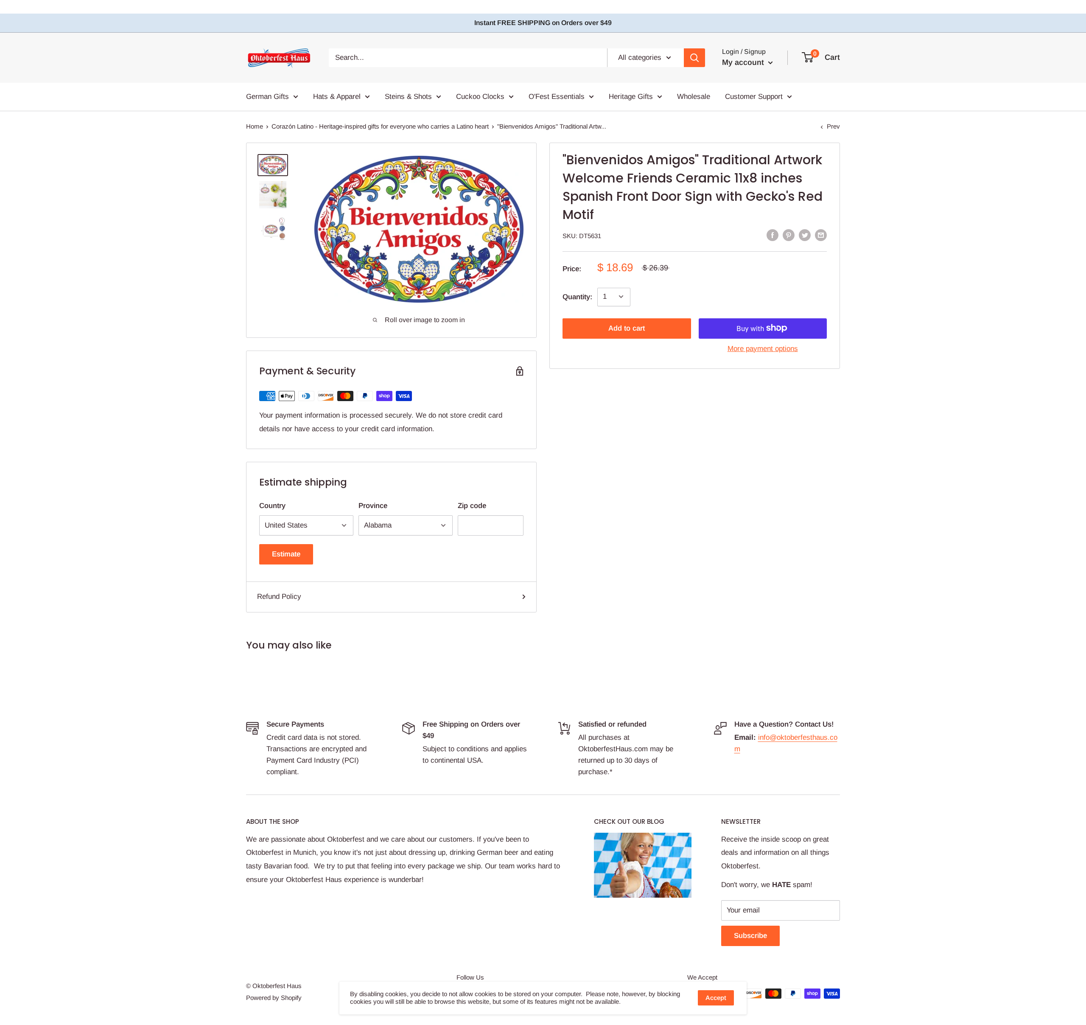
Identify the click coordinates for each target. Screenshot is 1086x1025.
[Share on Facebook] (772, 235)
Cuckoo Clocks (480, 97)
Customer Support (754, 97)
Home (254, 126)
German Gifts (267, 97)
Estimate (286, 554)
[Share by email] (821, 235)
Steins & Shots (408, 97)
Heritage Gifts (631, 97)
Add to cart (626, 328)
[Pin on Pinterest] (789, 235)
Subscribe (750, 936)
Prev (833, 126)
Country (272, 506)
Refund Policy (279, 597)
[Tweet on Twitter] (805, 235)
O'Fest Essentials (557, 97)
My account (744, 62)
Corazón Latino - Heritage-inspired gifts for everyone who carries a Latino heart (380, 126)
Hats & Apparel (337, 97)
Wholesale (693, 97)
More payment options (763, 348)
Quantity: (577, 296)
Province (372, 506)
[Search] (694, 57)
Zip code (472, 506)
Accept (715, 997)
